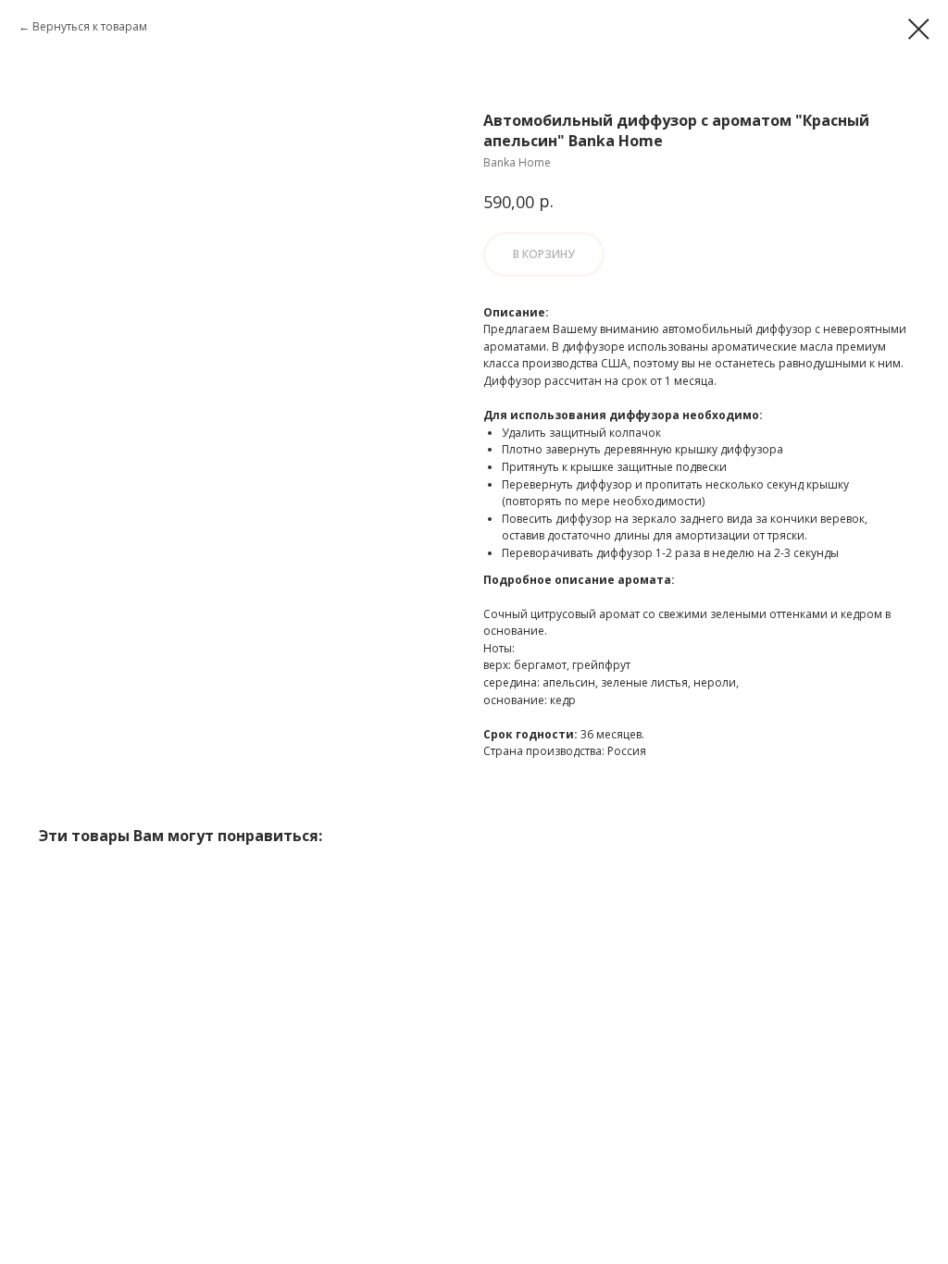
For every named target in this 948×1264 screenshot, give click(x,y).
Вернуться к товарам (89, 26)
